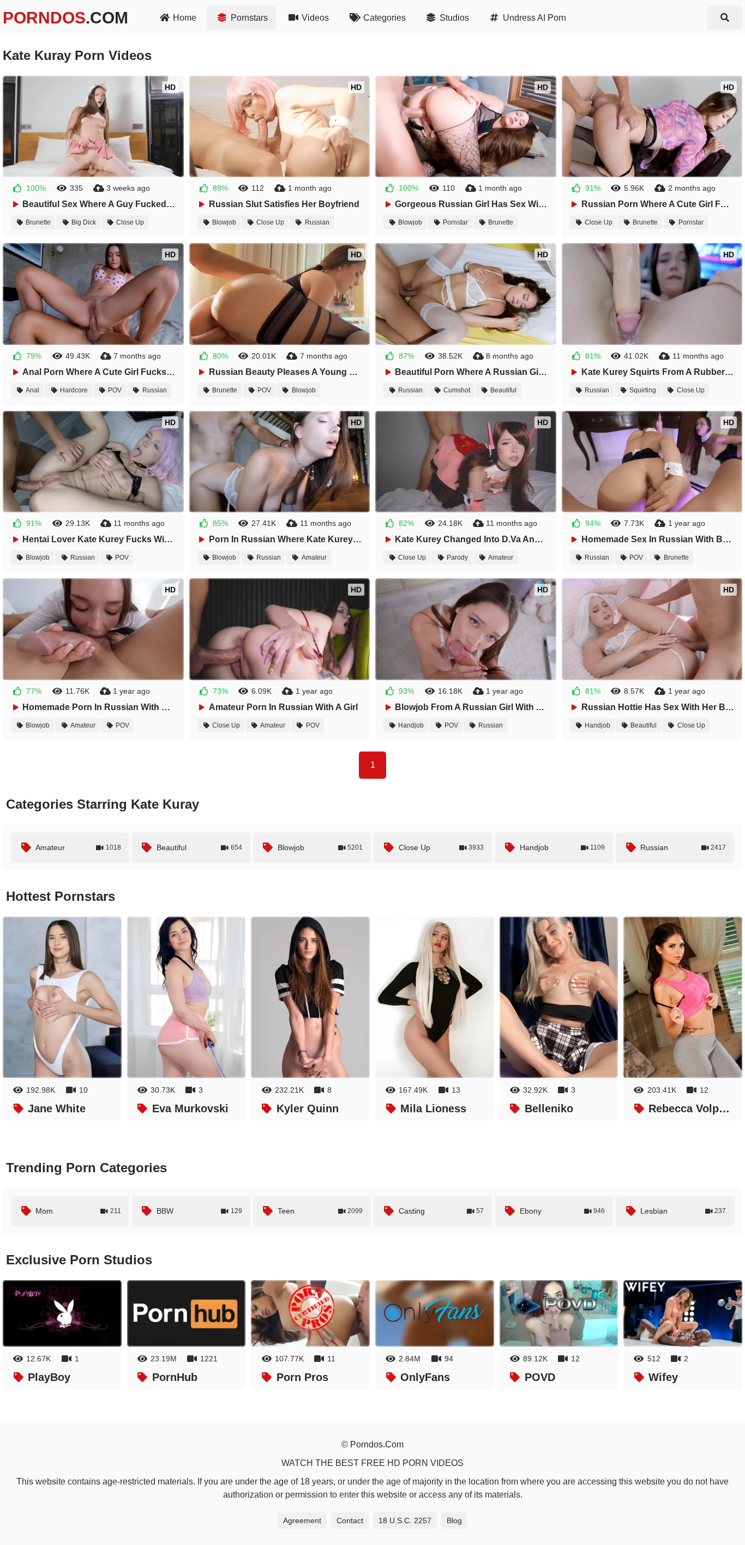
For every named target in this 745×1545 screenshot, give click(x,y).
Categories (384, 17)
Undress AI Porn (534, 17)
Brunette (38, 222)
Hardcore (74, 390)
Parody (457, 557)
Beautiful (503, 390)
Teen (320, 1211)
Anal (32, 390)
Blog (454, 1520)
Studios (454, 17)
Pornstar (455, 222)
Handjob (411, 725)
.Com (65, 18)
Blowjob (224, 222)
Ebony (562, 1211)
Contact (350, 1520)
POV (115, 390)
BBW (199, 1211)
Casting (441, 1211)
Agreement (302, 1520)
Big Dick (83, 222)
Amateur (314, 557)
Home (184, 17)
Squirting (642, 390)
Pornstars (249, 17)
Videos (315, 17)
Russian (317, 222)
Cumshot (456, 390)
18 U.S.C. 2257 (404, 1520)
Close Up (130, 222)
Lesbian (683, 1211)
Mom (78, 1211)
